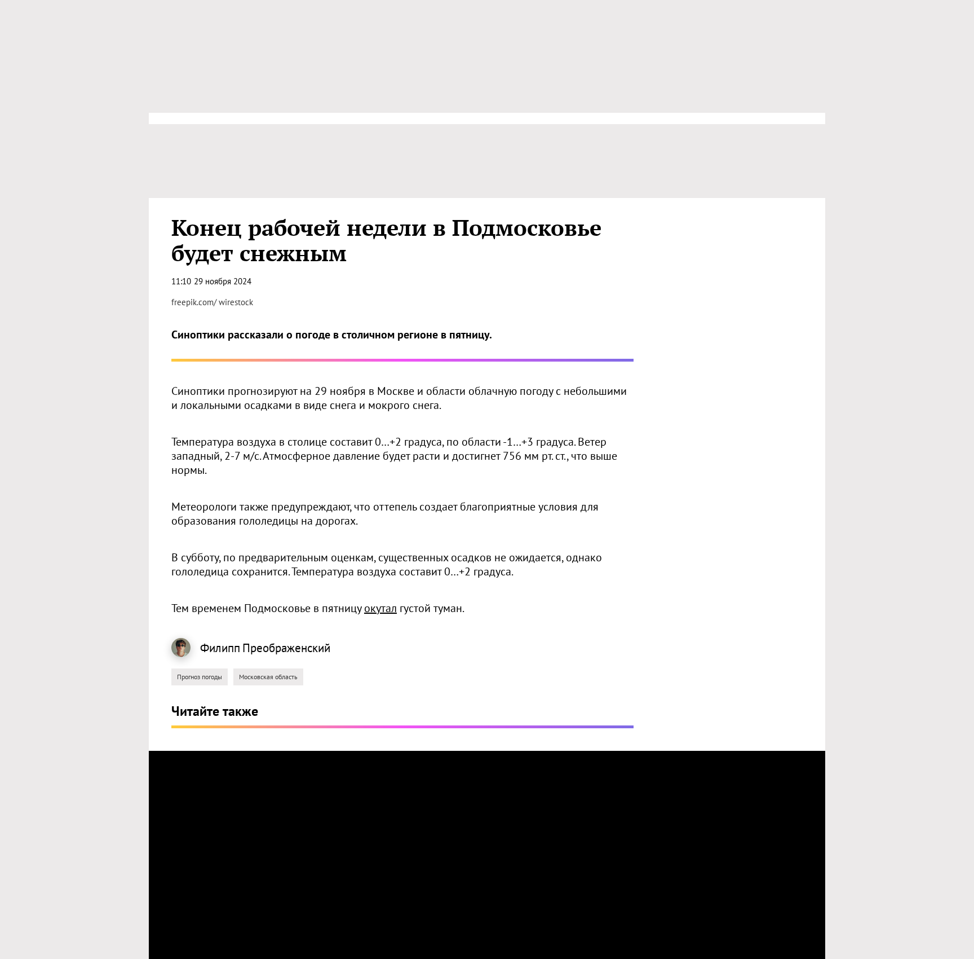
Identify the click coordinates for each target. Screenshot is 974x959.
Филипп (220, 648)
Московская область (268, 676)
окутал (380, 608)
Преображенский (286, 648)
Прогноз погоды (199, 676)
